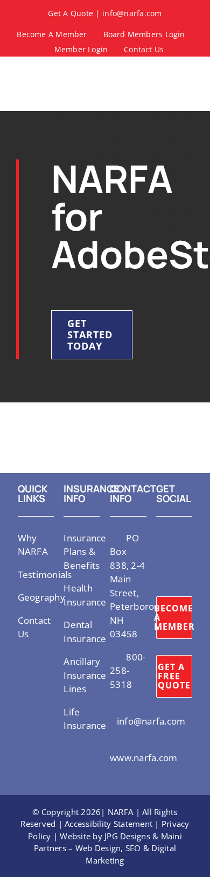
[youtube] (159, 556)
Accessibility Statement (108, 823)
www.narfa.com (143, 757)
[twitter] (159, 537)
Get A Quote (70, 13)
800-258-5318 (127, 671)
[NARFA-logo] (35, 72)
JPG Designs (127, 836)
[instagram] (176, 537)
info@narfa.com (132, 13)
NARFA (120, 811)
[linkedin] (176, 556)
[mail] (159, 576)
